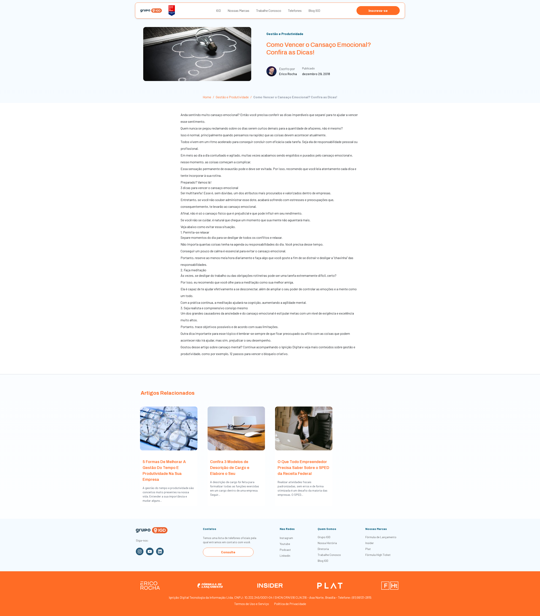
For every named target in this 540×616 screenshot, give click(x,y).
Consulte (228, 552)
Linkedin (285, 555)
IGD (218, 10)
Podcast (285, 549)
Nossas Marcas (238, 10)
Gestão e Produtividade (284, 34)
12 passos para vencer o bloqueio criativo (259, 354)
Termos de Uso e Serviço (251, 604)
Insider (369, 543)
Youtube (285, 544)
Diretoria (323, 549)
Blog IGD (314, 10)
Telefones (295, 10)
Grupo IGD (324, 537)
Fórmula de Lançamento (380, 537)
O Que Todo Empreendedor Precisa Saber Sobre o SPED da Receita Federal (303, 468)
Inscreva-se (378, 10)
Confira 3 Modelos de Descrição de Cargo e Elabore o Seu (229, 468)
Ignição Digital (291, 347)
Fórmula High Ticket (378, 555)
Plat (368, 549)
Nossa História (327, 543)
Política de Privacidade (290, 604)
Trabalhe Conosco (268, 10)
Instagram (286, 538)
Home (207, 97)
